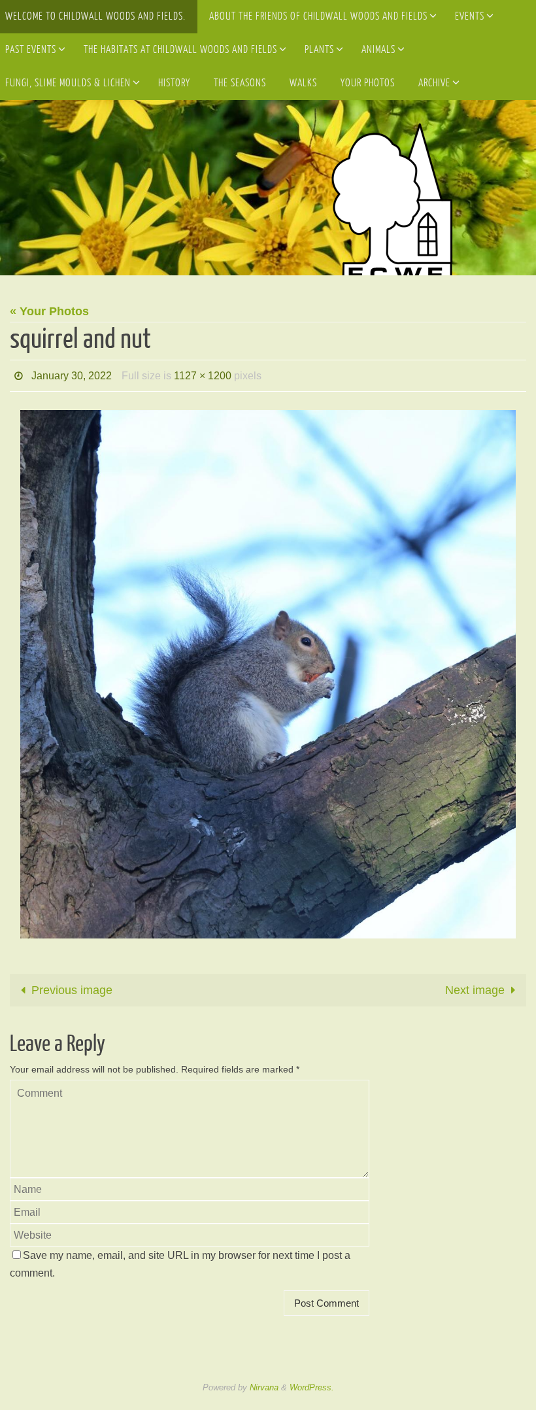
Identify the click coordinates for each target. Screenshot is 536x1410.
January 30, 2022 (71, 373)
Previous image (71, 986)
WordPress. (312, 1383)
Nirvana (264, 1383)
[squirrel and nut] (268, 671)
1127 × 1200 (202, 373)
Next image (475, 986)
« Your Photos (49, 311)
